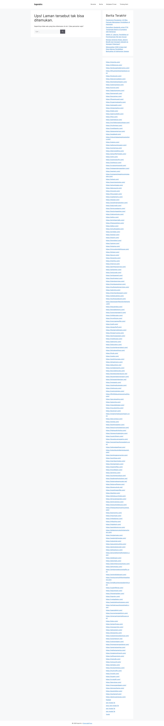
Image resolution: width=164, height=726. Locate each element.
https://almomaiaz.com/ (114, 566)
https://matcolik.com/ (113, 659)
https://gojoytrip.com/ (113, 402)
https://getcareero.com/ (114, 630)
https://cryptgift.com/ (113, 679)
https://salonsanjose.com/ (115, 85)
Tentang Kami (124, 4)
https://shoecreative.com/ (115, 108)
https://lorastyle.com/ (113, 258)
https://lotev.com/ (112, 621)
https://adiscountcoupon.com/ (116, 145)
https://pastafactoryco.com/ (115, 527)
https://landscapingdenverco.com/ (117, 68)
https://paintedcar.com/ (114, 120)
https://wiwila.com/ (112, 422)
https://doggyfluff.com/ (114, 327)
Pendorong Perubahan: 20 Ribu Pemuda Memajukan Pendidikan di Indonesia (118, 22)
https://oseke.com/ (112, 356)
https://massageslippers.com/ (116, 685)
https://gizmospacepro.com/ (115, 336)
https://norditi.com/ (112, 673)
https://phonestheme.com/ (115, 688)
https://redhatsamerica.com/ (115, 650)
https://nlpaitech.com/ (113, 524)
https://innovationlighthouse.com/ (117, 249)
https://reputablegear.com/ (115, 405)
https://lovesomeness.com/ (115, 668)
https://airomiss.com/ (113, 473)
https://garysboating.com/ (115, 399)
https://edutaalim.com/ (114, 105)
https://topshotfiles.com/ (114, 467)
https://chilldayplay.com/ (114, 315)
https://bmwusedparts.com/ (115, 208)
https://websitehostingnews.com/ (117, 602)
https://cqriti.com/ (112, 324)
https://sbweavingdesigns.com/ (117, 433)
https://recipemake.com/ (114, 535)
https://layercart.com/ (113, 411)
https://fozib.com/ (112, 353)
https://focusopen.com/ (114, 194)
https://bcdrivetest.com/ (114, 278)
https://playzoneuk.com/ (114, 419)
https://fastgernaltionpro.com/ (116, 330)
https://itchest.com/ (112, 252)
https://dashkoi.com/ (113, 493)
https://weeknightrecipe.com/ (116, 538)
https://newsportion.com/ (114, 627)
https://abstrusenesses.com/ (116, 697)
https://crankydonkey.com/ (115, 391)
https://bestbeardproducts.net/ (116, 374)
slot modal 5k (110, 703)
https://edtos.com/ (112, 217)
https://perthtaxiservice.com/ (116, 267)
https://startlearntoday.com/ (115, 461)
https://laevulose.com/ (113, 682)
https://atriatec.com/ (113, 665)
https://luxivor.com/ (112, 87)
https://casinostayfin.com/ (115, 159)
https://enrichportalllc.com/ (115, 220)
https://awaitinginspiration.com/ (117, 202)
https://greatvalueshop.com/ (115, 647)
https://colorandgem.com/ (115, 641)
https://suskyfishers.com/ (114, 436)
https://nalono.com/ (112, 142)
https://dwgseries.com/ (114, 633)
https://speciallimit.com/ (114, 610)
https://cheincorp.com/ (113, 388)
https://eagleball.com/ (113, 134)
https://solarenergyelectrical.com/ (117, 636)
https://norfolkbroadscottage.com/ (118, 122)
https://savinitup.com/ (113, 458)
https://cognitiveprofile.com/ (115, 490)
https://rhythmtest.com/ (114, 125)
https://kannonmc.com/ (114, 513)
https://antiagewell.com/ (114, 275)
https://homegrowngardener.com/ (117, 644)
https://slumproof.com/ (113, 694)
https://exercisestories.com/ (115, 182)
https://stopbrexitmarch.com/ (116, 653)
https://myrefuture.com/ (114, 318)
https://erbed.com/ (112, 179)
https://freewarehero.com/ (115, 223)
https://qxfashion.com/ (113, 269)
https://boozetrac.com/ (114, 96)
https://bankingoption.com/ (115, 424)
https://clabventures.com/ (115, 214)
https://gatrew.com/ (112, 243)
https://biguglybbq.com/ (114, 307)
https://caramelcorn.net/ (114, 639)
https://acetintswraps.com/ (115, 359)
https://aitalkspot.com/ (113, 558)
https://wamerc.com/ (113, 171)
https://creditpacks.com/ (114, 128)
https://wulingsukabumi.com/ (116, 299)
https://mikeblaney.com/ (114, 518)
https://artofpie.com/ (113, 232)
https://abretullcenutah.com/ (115, 547)
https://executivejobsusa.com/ (116, 505)
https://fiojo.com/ (112, 117)
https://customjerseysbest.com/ (117, 347)
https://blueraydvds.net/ (114, 487)
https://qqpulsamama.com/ (115, 90)
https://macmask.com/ (113, 516)
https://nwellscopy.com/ (114, 339)
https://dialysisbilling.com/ (115, 151)
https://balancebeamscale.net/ (116, 481)
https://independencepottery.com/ (117, 168)
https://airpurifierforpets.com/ (116, 154)
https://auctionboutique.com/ (116, 475)
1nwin (108, 714)
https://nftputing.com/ (113, 521)
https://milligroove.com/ (114, 65)
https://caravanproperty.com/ (116, 312)
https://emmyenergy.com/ (115, 502)
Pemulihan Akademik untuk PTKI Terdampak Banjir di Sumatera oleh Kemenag (117, 29)
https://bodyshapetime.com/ (115, 211)
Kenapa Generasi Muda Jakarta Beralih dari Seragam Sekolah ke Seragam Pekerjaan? (117, 42)
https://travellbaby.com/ (114, 470)
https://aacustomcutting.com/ (116, 544)
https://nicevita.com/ (113, 62)
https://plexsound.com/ (114, 188)
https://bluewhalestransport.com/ (117, 376)
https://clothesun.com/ (113, 162)
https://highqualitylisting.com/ (116, 430)
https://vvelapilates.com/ (114, 599)
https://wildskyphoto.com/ (115, 296)
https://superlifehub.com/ (114, 588)
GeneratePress (87, 723)
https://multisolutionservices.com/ (117, 287)
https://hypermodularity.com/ (116, 102)
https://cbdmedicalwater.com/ (116, 385)
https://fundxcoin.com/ (113, 76)
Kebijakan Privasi (111, 4)
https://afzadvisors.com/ (114, 362)
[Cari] (62, 32)
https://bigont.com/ (112, 237)
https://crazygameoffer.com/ (115, 321)
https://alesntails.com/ (113, 561)
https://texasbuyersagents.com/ (117, 439)
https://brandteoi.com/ (113, 240)
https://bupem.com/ (112, 676)
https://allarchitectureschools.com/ (118, 564)
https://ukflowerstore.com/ (115, 656)
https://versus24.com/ (113, 662)
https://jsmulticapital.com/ (115, 229)
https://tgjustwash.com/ (114, 590)
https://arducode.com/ (113, 272)
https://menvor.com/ (113, 264)
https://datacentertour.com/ (115, 131)
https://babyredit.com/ (113, 205)
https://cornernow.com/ (114, 148)
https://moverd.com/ (113, 191)
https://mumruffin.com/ (114, 671)
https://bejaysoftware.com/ (115, 484)
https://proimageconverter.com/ (117, 455)
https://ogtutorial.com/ (113, 541)
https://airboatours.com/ (114, 550)
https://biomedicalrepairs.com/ (116, 82)
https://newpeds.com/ (113, 382)
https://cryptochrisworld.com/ (116, 165)
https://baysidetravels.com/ (115, 371)
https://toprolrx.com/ (113, 596)
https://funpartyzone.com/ (115, 333)
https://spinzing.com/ (113, 290)
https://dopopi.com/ (112, 200)
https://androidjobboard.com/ (116, 574)
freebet (108, 700)
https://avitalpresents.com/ (115, 368)
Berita (101, 4)
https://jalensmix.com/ (113, 341)
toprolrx (38, 4)
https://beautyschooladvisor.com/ (117, 427)
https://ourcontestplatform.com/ (117, 613)
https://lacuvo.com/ (112, 255)
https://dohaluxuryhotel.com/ (116, 496)
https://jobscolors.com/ (114, 344)
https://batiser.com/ (112, 235)
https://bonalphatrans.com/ (115, 309)
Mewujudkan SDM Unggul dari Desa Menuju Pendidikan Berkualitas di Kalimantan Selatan (117, 49)
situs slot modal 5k (112, 705)
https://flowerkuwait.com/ (115, 99)
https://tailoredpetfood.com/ (115, 447)
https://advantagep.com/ (114, 185)
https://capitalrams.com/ (114, 197)
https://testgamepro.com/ (114, 464)
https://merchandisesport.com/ (116, 293)
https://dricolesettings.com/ (115, 350)
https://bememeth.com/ (114, 93)
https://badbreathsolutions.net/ (116, 478)
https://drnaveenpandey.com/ (116, 499)
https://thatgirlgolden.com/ (115, 593)
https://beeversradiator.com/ (116, 79)
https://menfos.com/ (113, 261)
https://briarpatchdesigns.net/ (116, 379)
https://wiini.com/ (112, 157)
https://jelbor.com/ (112, 226)
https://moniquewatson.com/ (116, 284)
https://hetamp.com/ (113, 246)
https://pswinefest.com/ (114, 691)
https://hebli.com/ (112, 111)
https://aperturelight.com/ (115, 114)
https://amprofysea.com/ (114, 624)
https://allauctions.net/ (113, 365)
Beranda (93, 4)
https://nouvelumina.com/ (114, 408)
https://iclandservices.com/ (115, 281)
